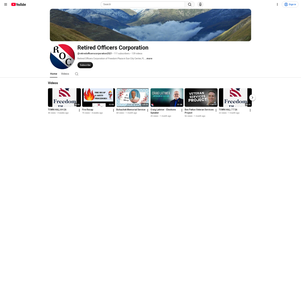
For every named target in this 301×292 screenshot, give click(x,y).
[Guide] (6, 4)
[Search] (190, 4)
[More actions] (79, 110)
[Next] (252, 97)
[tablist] (150, 74)
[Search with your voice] (200, 4)
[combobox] (143, 4)
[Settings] (277, 4)
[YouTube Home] (18, 4)
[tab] (53, 74)
